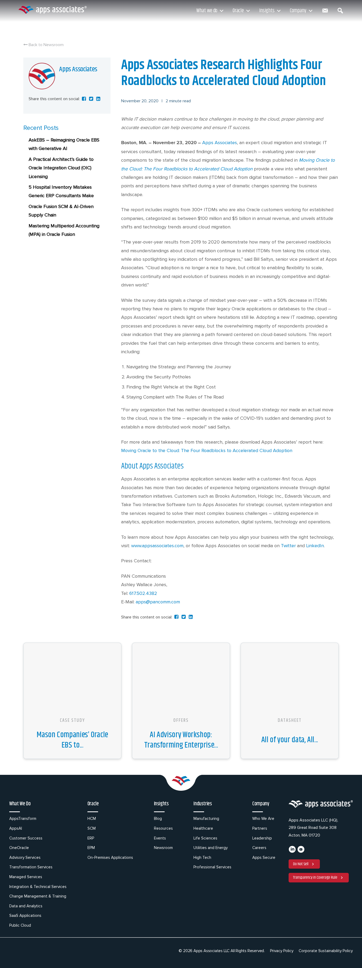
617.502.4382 (143, 593)
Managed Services (25, 876)
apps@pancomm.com (158, 602)
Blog (158, 818)
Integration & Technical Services (38, 886)
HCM (91, 818)
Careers (259, 847)
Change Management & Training (37, 896)
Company (298, 11)
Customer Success (25, 838)
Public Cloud (20, 925)
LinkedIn (315, 546)
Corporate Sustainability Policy (326, 950)
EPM (91, 847)
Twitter (288, 546)
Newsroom (163, 847)
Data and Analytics (25, 906)
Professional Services (212, 867)
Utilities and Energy (210, 847)
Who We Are (263, 818)
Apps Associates (219, 142)
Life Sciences (205, 838)
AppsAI (15, 828)
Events (160, 838)
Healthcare (203, 828)
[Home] (52, 10)
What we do (206, 11)
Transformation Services (30, 867)
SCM (91, 828)
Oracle (238, 11)
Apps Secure (263, 857)
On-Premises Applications (110, 857)
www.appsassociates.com (157, 546)
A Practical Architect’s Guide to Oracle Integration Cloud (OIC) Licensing (61, 167)
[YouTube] (300, 851)
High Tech (202, 857)
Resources (163, 828)
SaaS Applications (25, 915)
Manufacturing (206, 818)
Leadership (262, 838)
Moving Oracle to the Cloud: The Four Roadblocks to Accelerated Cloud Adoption (206, 450)
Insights (267, 11)
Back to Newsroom (46, 44)
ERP (90, 838)
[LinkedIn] (292, 851)
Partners (259, 828)
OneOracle (19, 847)
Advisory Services (25, 857)
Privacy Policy (281, 950)
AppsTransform (22, 818)
